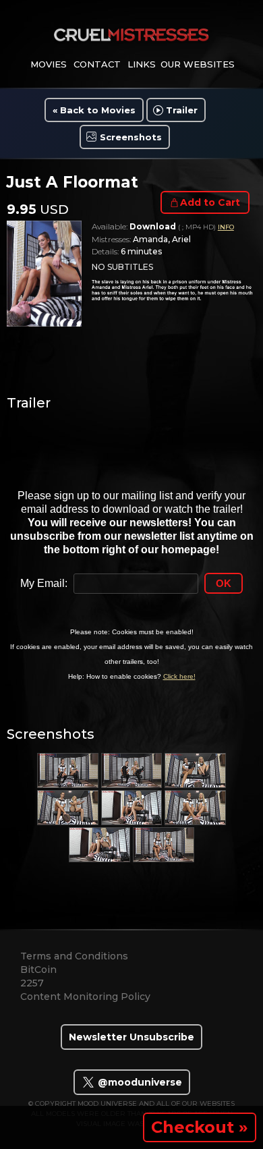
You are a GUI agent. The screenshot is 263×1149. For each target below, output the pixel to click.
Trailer (182, 110)
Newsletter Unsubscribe (131, 1037)
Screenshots (131, 137)
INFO (226, 227)
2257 (32, 983)
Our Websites (197, 64)
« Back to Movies (94, 110)
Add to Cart (210, 202)
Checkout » (199, 1127)
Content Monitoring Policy (85, 996)
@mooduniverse (138, 1082)
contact (97, 64)
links (141, 64)
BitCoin (38, 969)
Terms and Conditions (74, 956)
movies (48, 64)
